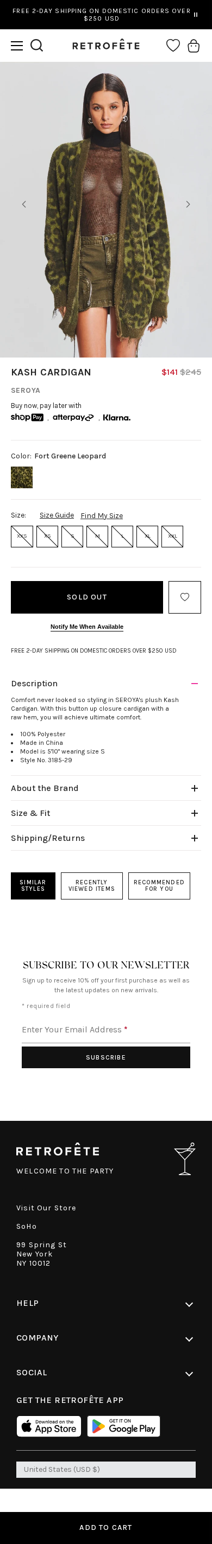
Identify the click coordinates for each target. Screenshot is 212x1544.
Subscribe (106, 1057)
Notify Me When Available (87, 626)
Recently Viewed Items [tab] (91, 885)
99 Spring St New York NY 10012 (41, 1254)
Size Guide (57, 515)
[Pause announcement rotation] (195, 14)
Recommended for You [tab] (159, 885)
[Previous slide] (23, 204)
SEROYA (26, 390)
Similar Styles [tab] (33, 885)
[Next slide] (188, 204)
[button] (17, 45)
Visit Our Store (46, 1208)
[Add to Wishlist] (185, 597)
